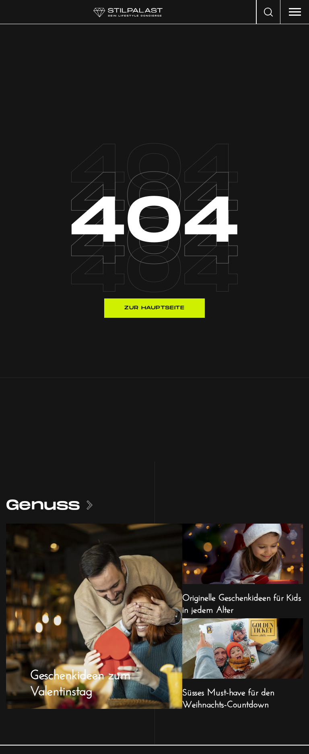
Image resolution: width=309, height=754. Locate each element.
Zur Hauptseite (154, 308)
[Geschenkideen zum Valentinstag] (94, 615)
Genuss (43, 505)
